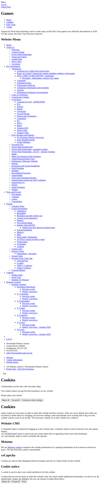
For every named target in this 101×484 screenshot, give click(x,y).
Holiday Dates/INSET (26, 225)
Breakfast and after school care (29, 216)
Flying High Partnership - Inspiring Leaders (30, 149)
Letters (14, 199)
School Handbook (24, 230)
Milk (19, 235)
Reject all (5, 400)
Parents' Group (18, 251)
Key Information (13, 66)
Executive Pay (18, 144)
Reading (15, 171)
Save (24, 482)
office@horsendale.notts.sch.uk (19, 353)
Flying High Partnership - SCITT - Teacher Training (33, 152)
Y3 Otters (21, 308)
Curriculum (16, 99)
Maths (14, 154)
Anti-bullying (22, 261)
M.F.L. (20, 123)
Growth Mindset (18, 270)
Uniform (20, 246)
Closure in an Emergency (27, 218)
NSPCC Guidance (24, 265)
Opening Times (18, 206)
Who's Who (16, 61)
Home (8, 20)
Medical (20, 232)
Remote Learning (13, 282)
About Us (10, 47)
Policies (15, 163)
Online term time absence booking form (38, 227)
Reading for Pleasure (20, 280)
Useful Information (19, 208)
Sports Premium (18, 187)
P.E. (18, 121)
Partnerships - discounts (26, 254)
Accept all (15, 400)
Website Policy (12, 362)
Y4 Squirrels (22, 315)
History (20, 109)
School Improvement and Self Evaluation (29, 180)
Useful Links (17, 249)
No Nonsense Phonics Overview (30, 137)
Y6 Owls (20, 329)
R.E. (19, 104)
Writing (15, 190)
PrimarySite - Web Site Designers (20, 369)
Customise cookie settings (32, 400)
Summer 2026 (23, 133)
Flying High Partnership (22, 54)
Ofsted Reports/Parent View (23, 159)
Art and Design (23, 114)
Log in (4, 4)
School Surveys (18, 182)
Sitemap (9, 357)
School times (22, 242)
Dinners (20, 220)
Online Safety (17, 275)
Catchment (21, 80)
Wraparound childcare (26, 85)
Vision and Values (19, 57)
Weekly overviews (29, 291)
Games (9, 27)
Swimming (21, 244)
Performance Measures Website (25, 161)
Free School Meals (24, 223)
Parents (9, 204)
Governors (16, 64)
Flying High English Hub (22, 147)
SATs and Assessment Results (24, 178)
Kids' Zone (11, 24)
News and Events (13, 192)
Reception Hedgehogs (26, 287)
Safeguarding (17, 175)
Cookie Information (14, 360)
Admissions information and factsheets (33, 88)
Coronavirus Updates (20, 97)
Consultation (17, 201)
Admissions (16, 69)
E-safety (20, 263)
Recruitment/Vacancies (21, 173)
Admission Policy (24, 83)
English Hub (17, 59)
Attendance (21, 211)
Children (10, 22)
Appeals (20, 90)
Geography (21, 111)
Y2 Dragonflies (23, 301)
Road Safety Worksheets (27, 237)
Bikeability (21, 213)
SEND (14, 185)
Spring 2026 (22, 130)
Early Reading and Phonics (23, 135)
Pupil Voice (16, 277)
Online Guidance (24, 268)
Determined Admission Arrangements (32, 92)
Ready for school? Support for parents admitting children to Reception (46, 73)
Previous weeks (28, 289)
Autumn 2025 (22, 128)
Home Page (6, 7)
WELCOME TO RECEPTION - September (35, 76)
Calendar (15, 197)
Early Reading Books (26, 140)
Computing (21, 118)
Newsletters (16, 194)
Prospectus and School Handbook (26, 166)
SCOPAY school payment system (31, 239)
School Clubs (17, 256)
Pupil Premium (18, 168)
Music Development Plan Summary (26, 156)
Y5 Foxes (21, 322)
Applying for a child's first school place (33, 71)
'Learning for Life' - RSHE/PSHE (31, 102)
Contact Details (18, 52)
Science (20, 107)
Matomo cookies (14, 447)
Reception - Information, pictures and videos (40, 78)
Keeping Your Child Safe (22, 258)
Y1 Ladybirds (22, 294)
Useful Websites (23, 142)
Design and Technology (27, 116)
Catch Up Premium (20, 95)
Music (19, 125)
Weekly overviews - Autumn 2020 (36, 327)
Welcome (15, 50)
